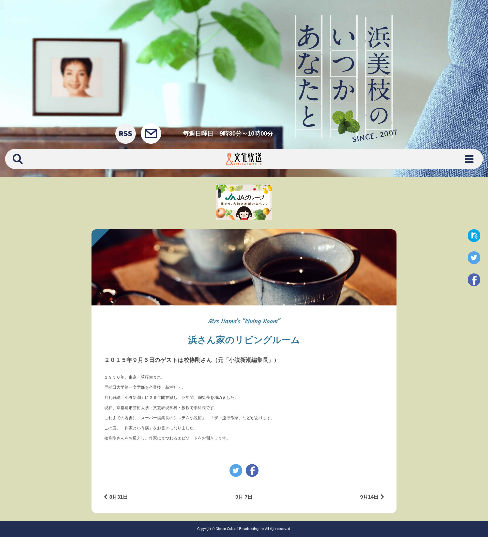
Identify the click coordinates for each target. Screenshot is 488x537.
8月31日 (118, 497)
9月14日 (369, 497)
